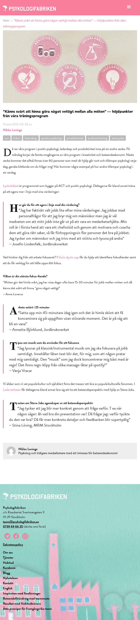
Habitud (8, 562)
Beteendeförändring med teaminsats (26, 598)
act (7, 138)
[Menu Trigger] (129, 8)
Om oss (8, 552)
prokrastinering (97, 138)
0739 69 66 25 (13, 526)
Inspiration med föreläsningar (21, 593)
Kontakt (8, 583)
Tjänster (8, 557)
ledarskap (31, 138)
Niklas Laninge (12, 129)
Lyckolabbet (11, 185)
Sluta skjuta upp (68, 257)
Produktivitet (75, 138)
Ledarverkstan (12, 389)
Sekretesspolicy (13, 544)
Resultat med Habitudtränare (22, 603)
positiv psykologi (51, 138)
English (7, 588)
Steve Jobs (118, 138)
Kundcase (9, 567)
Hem (6, 20)
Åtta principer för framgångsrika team (27, 608)
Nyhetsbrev (10, 577)
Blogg (6, 572)
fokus (16, 138)
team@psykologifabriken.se (21, 521)
